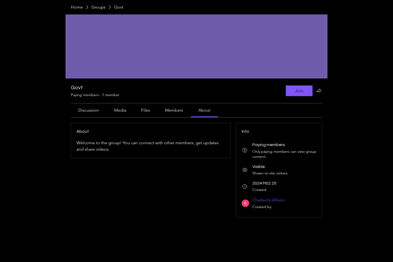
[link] (88, 110)
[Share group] (319, 90)
